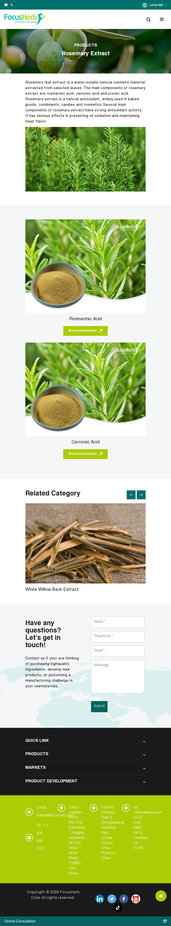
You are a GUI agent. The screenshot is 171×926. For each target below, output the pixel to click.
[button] (148, 19)
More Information (83, 330)
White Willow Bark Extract (52, 590)
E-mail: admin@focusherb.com (55, 812)
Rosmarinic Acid (85, 319)
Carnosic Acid (85, 442)
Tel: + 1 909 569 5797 (42, 837)
